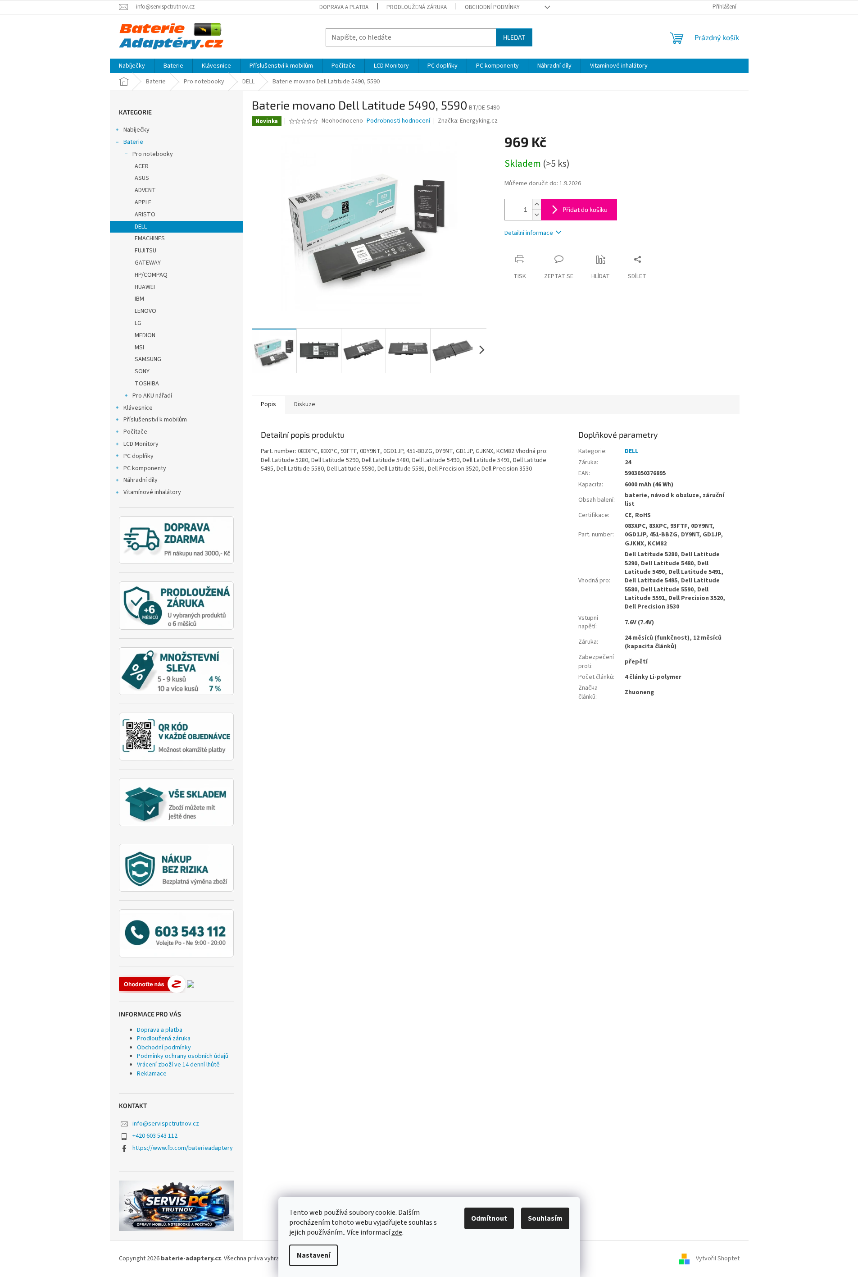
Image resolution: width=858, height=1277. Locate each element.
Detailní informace (528, 233)
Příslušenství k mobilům (155, 419)
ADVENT (145, 190)
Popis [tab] (268, 404)
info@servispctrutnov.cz (165, 1123)
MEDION (145, 335)
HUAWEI (145, 287)
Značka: (468, 120)
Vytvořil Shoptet (718, 1258)
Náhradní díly (140, 480)
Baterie (133, 141)
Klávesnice (138, 407)
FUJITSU (145, 250)
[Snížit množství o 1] (536, 215)
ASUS (142, 178)
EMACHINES (150, 238)
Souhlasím (545, 1218)
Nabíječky (136, 129)
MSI (139, 347)
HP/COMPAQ (151, 274)
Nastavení (313, 1255)
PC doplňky (138, 456)
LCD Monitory (141, 444)
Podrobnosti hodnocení (398, 121)
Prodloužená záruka (416, 7)
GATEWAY (148, 262)
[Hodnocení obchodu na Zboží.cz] (152, 984)
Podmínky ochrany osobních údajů (182, 1056)
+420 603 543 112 (154, 1135)
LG (138, 323)
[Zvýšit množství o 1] (536, 204)
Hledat (514, 37)
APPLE (143, 202)
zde (396, 1232)
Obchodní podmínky (492, 7)
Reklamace (152, 1073)
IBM (139, 298)
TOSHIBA (147, 383)
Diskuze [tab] (304, 404)
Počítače (135, 431)
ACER (142, 166)
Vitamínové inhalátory (152, 492)
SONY (142, 371)
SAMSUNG (148, 359)
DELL (141, 226)
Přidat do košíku (585, 209)
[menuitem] (132, 66)
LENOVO (145, 311)
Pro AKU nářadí (152, 395)
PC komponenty (144, 468)
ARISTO (145, 214)
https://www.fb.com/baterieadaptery (182, 1148)
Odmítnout (489, 1218)
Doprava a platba (343, 7)
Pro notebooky (152, 154)
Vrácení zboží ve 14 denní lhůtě (178, 1064)
